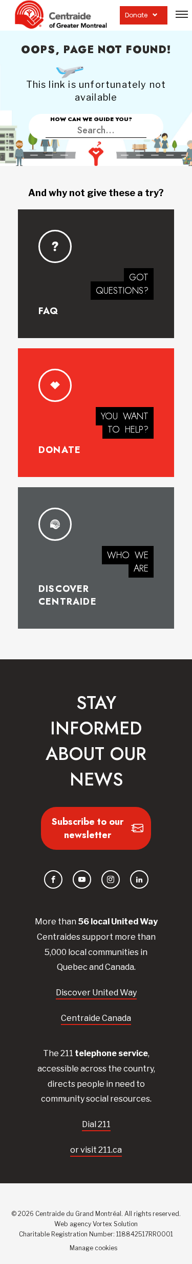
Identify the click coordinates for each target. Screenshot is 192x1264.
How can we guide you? (91, 119)
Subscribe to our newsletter (87, 828)
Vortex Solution (115, 1224)
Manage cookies (93, 1248)
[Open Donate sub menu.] (154, 15)
